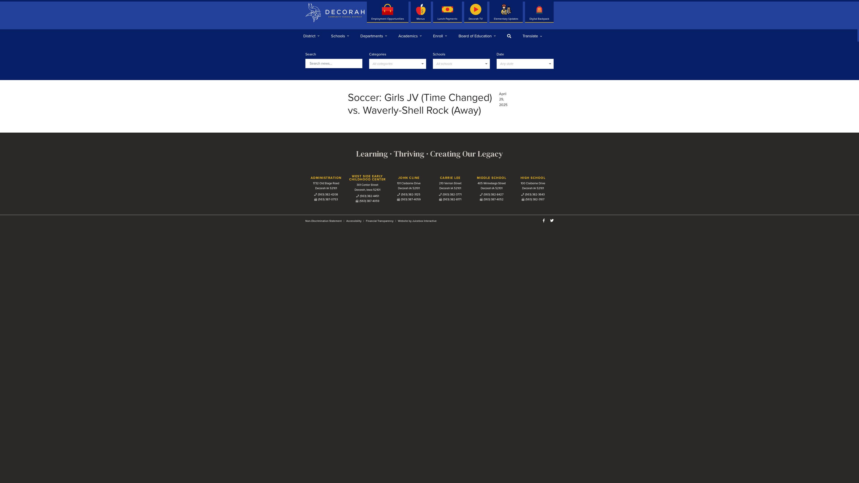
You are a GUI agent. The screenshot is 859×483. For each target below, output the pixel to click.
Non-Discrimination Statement (323, 220)
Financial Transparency (379, 220)
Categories (377, 54)
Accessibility (353, 220)
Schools (439, 54)
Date (500, 54)
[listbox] (532, 36)
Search (310, 54)
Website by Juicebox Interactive (417, 220)
